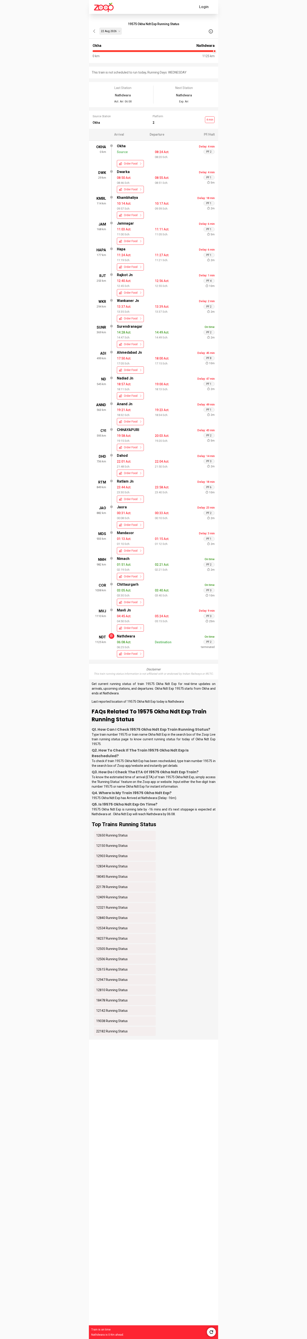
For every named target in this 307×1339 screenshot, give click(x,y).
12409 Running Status (112, 897)
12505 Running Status (112, 949)
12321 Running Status (112, 907)
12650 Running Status (112, 835)
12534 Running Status (112, 928)
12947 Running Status (112, 980)
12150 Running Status (112, 845)
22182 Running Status (112, 1031)
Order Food (131, 163)
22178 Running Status (112, 887)
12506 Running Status (112, 959)
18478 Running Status (112, 1000)
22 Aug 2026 (109, 31)
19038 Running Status (112, 1021)
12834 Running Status (112, 866)
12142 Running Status (112, 1010)
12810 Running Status (112, 990)
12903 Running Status (112, 856)
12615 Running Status (112, 969)
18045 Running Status (112, 876)
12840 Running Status (112, 918)
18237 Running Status (112, 938)
